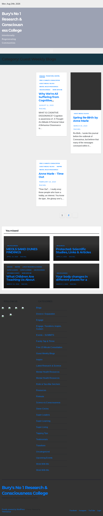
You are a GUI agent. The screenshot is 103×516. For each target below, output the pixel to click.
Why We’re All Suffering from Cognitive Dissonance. (49, 98)
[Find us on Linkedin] (12, 310)
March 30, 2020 (80, 126)
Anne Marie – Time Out (51, 175)
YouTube (92, 510)
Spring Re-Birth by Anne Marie (85, 119)
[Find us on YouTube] (18, 310)
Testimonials (42, 439)
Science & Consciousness (48, 403)
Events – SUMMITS (45, 335)
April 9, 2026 (61, 256)
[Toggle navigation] (51, 51)
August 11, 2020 (46, 105)
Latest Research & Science (32, 267)
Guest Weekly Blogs (46, 83)
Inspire (59, 166)
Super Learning (26, 270)
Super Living (42, 427)
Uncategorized (44, 89)
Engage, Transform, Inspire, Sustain (49, 76)
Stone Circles (42, 409)
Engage (10, 267)
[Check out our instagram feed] (25, 310)
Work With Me (57, 89)
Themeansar (6, 512)
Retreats (40, 396)
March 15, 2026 (13, 284)
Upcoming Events (13, 273)
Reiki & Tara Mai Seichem (48, 384)
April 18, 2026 (13, 256)
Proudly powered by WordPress (13, 509)
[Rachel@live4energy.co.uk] (5, 318)
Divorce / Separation (45, 314)
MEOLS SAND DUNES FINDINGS (21, 250)
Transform (40, 445)
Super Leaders (12, 270)
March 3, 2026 (62, 284)
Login (99, 510)
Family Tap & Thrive (45, 341)
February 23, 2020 (47, 182)
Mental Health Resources (48, 86)
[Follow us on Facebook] (5, 310)
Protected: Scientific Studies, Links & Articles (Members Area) (73, 252)
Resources (61, 245)
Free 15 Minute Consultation (49, 80)
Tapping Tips (42, 433)
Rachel (42, 109)
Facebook (73, 510)
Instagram (82, 510)
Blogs (38, 308)
